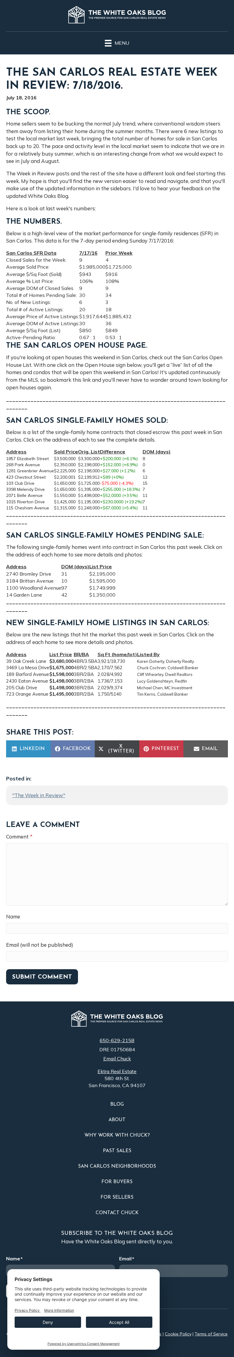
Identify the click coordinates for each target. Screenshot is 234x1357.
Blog (117, 1104)
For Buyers (117, 1182)
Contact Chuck (117, 1213)
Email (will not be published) (39, 945)
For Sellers (117, 1197)
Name (13, 916)
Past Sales (117, 1151)
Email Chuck (117, 1059)
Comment (19, 836)
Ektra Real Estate (117, 1071)
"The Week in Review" (38, 795)
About (117, 1120)
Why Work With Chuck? (117, 1135)
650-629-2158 (117, 1040)
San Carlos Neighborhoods (117, 1166)
